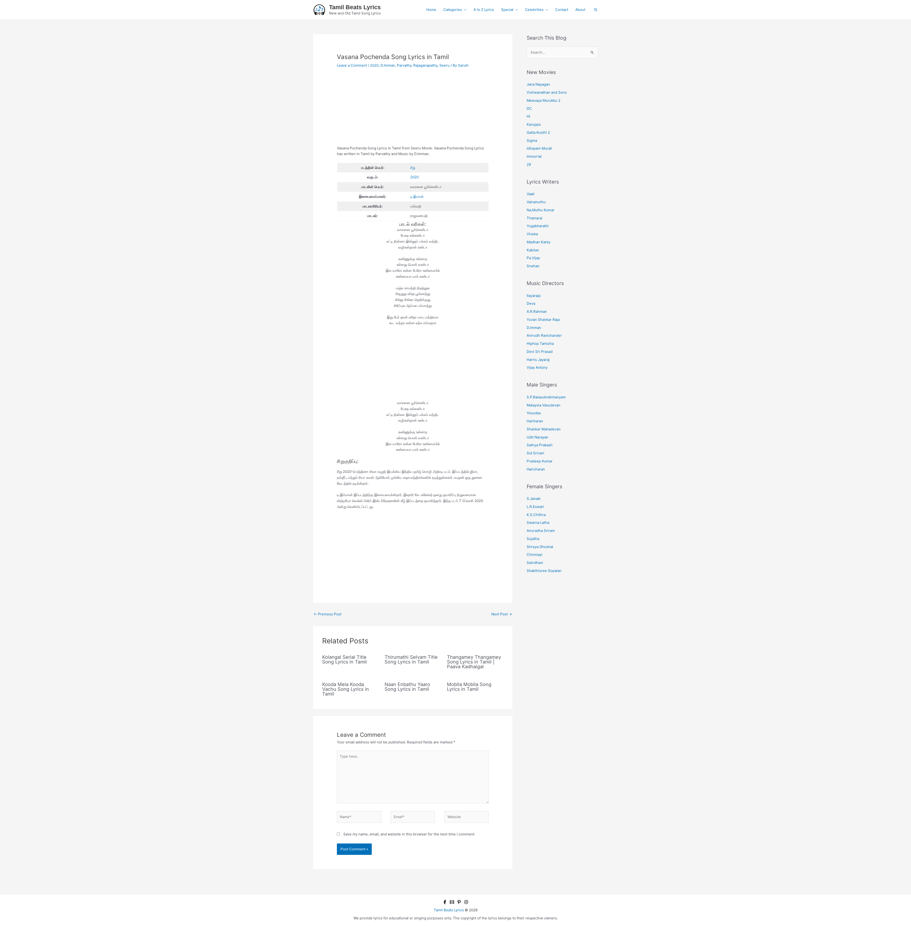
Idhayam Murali (539, 148)
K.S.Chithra (536, 514)
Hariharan (535, 421)
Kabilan (533, 250)
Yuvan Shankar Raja (543, 319)
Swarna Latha (538, 522)
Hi (528, 116)
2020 (374, 65)
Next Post (501, 614)
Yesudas (534, 413)
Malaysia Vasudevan (543, 405)
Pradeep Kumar (540, 461)
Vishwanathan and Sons (547, 92)
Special (507, 9)
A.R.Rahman (537, 311)
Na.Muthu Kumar (540, 210)
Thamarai (534, 218)
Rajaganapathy (425, 65)
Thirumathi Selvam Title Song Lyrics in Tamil (411, 659)
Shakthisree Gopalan (544, 570)
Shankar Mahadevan (544, 429)
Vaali (531, 194)
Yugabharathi (538, 226)
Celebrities (534, 9)
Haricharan (536, 469)
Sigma (532, 140)
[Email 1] (452, 902)
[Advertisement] (413, 110)
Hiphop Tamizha (540, 343)
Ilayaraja (533, 295)
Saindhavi (535, 562)
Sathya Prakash (540, 445)
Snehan (533, 266)
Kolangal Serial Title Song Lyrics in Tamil (344, 659)
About (580, 9)
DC (529, 108)
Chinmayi (534, 554)
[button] (596, 10)
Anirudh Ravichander (544, 335)
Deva (531, 303)
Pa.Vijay (533, 258)
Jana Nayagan (538, 84)
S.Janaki (534, 498)
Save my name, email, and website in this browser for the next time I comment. (409, 834)
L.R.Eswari (535, 506)
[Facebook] (445, 902)
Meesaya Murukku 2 (543, 100)
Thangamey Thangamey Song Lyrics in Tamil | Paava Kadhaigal (474, 661)
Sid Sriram (535, 453)
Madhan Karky (538, 242)
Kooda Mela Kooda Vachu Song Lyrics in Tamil (345, 689)
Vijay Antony (537, 367)
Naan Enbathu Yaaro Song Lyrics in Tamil (407, 687)
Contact (561, 9)
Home (431, 9)
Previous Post (327, 614)
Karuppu (534, 124)
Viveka (532, 234)
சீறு (412, 167)
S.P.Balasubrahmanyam (546, 397)
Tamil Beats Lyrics (355, 7)
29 (529, 164)
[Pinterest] (459, 902)
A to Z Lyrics (484, 9)
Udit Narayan (537, 437)
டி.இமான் (417, 196)
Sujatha (533, 538)
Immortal (534, 156)
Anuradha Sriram (541, 530)
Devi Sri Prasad (540, 351)
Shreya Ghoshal (540, 546)
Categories (452, 9)
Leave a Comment (352, 65)
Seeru (444, 65)
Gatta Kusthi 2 (538, 132)
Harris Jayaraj (538, 359)
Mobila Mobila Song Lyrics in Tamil (469, 687)
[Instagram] (466, 902)
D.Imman (388, 65)
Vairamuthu (536, 202)
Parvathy (404, 65)
